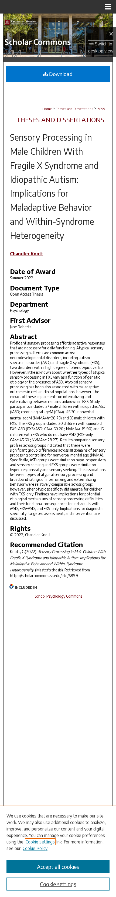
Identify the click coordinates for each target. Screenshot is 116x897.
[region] (58, 851)
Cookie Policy (35, 848)
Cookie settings (40, 842)
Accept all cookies (58, 866)
